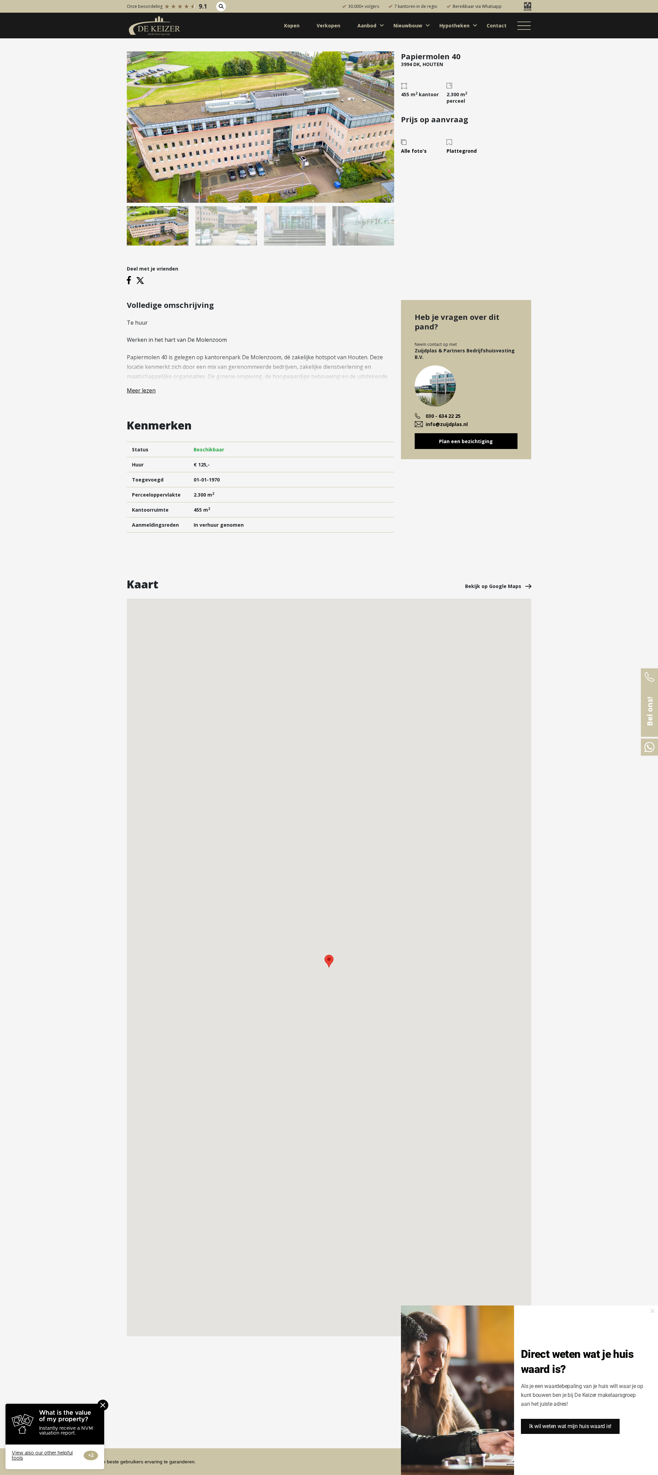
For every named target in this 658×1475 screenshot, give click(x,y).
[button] (329, 961)
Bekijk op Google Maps (494, 586)
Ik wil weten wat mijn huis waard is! (570, 1426)
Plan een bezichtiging (466, 441)
